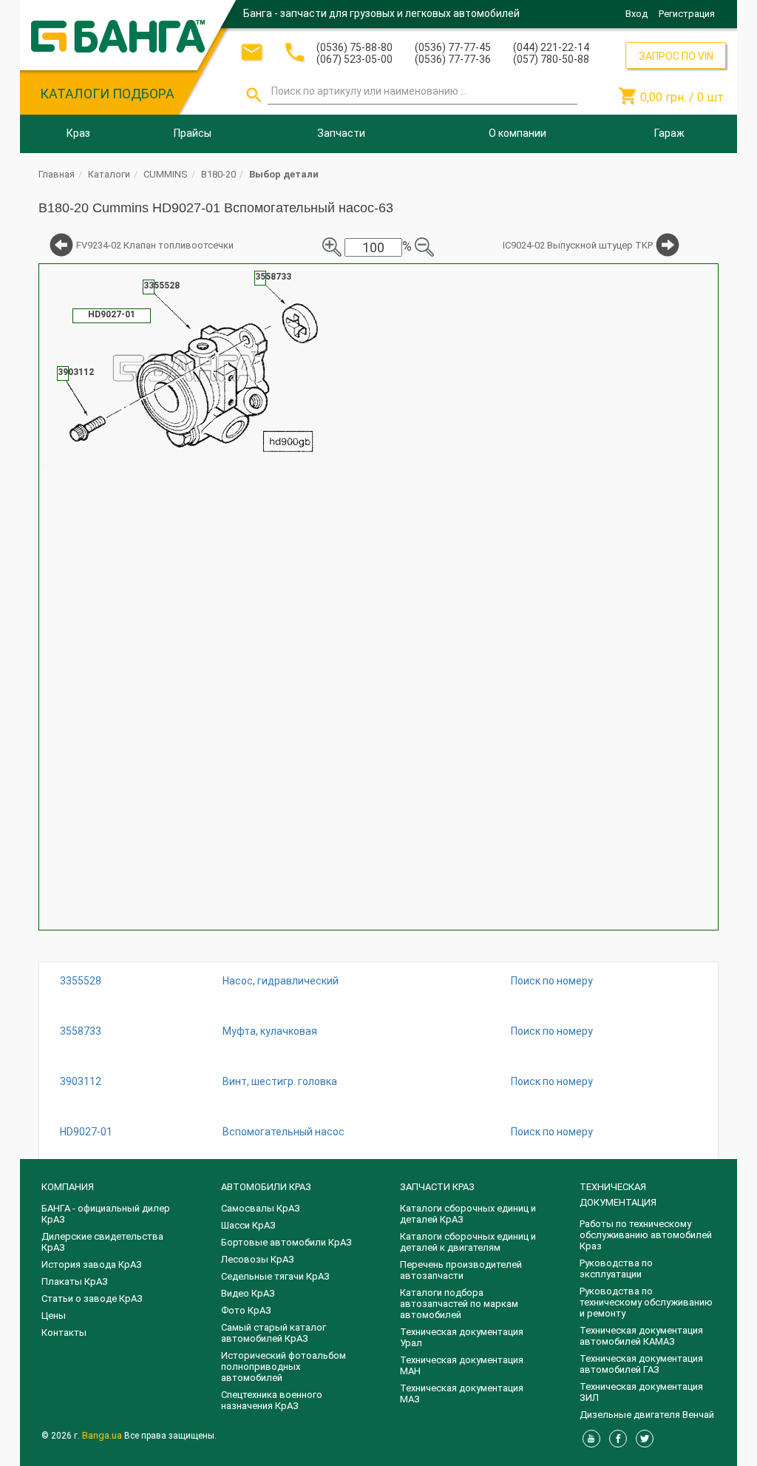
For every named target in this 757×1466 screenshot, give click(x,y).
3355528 (80, 981)
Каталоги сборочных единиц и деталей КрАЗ (468, 1214)
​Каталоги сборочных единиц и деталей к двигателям (468, 1242)
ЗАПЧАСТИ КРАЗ (437, 1186)
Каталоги (109, 174)
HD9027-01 (86, 1132)
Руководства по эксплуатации (616, 1268)
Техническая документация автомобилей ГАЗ (641, 1364)
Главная (56, 174)
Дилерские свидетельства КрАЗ (102, 1242)
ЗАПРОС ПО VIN (676, 56)
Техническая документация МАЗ (461, 1393)
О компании (517, 133)
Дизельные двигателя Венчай (647, 1414)
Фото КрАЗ (246, 1310)
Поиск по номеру (552, 981)
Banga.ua (103, 1435)
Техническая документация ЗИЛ (641, 1392)
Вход (636, 13)
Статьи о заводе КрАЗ (92, 1298)
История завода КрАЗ (91, 1264)
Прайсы (192, 133)
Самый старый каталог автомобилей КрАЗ (273, 1333)
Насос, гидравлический (281, 981)
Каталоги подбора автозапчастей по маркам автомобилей (459, 1303)
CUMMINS (165, 174)
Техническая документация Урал (461, 1337)
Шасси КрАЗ (248, 1225)
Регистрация (687, 13)
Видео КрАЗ (248, 1293)
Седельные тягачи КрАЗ (275, 1276)
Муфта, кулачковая (270, 1031)
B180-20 (218, 174)
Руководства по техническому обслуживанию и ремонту (646, 1302)
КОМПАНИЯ (67, 1186)
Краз (78, 133)
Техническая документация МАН (461, 1365)
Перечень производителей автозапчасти (461, 1270)
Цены (53, 1315)
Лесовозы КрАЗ (257, 1259)
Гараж (669, 133)
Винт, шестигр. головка (280, 1081)
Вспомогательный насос (283, 1132)
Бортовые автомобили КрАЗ (286, 1242)
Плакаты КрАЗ (74, 1281)
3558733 (80, 1031)
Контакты (63, 1332)
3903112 (80, 1081)
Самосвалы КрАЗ (260, 1208)
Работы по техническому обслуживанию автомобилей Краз (646, 1234)
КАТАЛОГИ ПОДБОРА (107, 93)
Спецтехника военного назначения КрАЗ (271, 1400)
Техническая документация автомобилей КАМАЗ (641, 1336)
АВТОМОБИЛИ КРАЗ (266, 1186)
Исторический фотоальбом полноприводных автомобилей (283, 1366)
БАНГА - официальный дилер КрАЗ (105, 1214)
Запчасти (341, 133)
